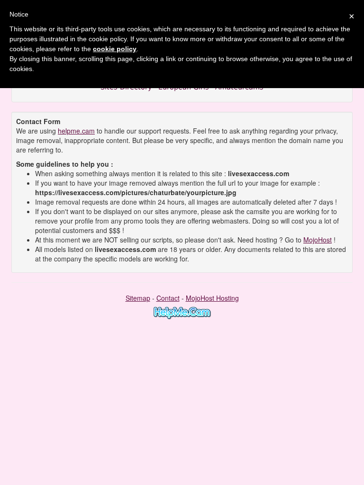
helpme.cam (76, 130)
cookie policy (114, 49)
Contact (168, 298)
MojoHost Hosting (212, 298)
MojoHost (317, 239)
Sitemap (138, 298)
